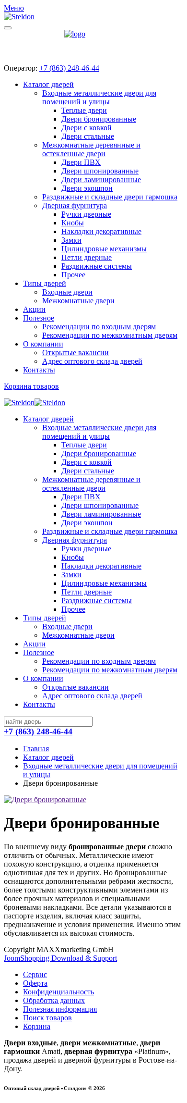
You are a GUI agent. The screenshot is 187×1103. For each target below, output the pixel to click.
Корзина (36, 1026)
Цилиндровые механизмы (104, 249)
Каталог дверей (48, 84)
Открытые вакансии (75, 352)
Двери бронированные (98, 119)
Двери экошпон (87, 188)
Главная (36, 748)
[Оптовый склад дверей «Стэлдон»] (93, 43)
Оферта (35, 983)
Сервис (35, 974)
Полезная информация (60, 1009)
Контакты (39, 370)
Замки (71, 240)
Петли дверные (86, 257)
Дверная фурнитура (74, 205)
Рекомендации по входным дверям (99, 326)
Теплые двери (84, 110)
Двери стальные (87, 136)
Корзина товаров (31, 386)
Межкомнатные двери (78, 301)
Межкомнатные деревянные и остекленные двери (91, 149)
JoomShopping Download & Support (60, 958)
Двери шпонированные (100, 171)
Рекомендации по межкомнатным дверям (109, 335)
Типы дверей (44, 283)
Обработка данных (54, 1000)
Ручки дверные (86, 214)
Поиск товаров (47, 1018)
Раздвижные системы (96, 266)
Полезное (38, 318)
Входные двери (67, 292)
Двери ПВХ (81, 162)
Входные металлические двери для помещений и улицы (99, 97)
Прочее (73, 275)
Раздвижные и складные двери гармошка (109, 197)
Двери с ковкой (86, 128)
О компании (43, 344)
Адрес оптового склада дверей (92, 361)
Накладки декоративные (101, 231)
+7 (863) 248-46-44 (69, 68)
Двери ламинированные (101, 179)
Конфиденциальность (58, 992)
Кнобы (72, 223)
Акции (34, 309)
